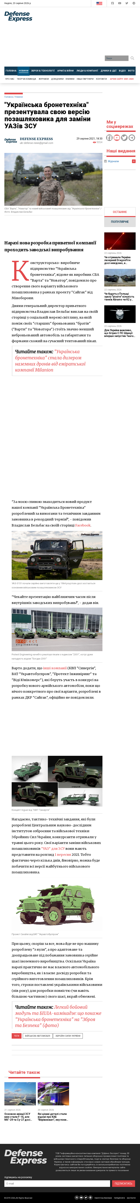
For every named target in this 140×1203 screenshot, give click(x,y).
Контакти (101, 79)
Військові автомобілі (37, 1036)
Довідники (57, 79)
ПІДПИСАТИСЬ (123, 1183)
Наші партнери (85, 79)
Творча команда (26, 79)
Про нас (9, 79)
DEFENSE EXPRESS (36, 139)
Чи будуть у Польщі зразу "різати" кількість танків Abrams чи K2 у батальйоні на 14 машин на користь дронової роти (119, 301)
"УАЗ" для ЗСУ (53, 849)
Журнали (44, 79)
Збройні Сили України (67, 1036)
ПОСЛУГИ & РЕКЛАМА (103, 1198)
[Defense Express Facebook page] (113, 4)
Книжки (70, 79)
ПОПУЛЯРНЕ (120, 222)
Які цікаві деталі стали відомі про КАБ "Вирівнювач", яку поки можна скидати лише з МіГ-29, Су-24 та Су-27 (52, 1119)
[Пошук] (132, 58)
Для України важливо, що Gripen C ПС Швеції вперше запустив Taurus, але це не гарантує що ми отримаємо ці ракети (120, 336)
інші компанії (55, 668)
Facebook (83, 525)
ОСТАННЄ (120, 212)
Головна (8, 97)
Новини (19, 97)
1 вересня (63, 854)
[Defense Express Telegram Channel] (134, 4)
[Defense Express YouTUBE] (120, 4)
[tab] (120, 212)
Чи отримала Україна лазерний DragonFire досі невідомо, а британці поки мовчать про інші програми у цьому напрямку (118, 264)
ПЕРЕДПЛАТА (119, 1198)
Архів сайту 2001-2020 (121, 79)
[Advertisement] (89, 38)
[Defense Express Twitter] (127, 4)
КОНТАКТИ (131, 1198)
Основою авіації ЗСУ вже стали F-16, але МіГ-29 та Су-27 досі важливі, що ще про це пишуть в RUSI (18, 1119)
